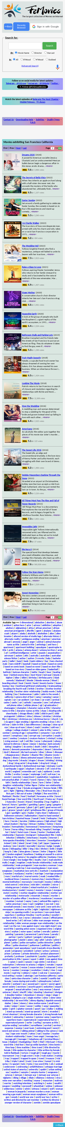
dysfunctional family (12, 766)
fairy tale (57, 780)
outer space (26, 932)
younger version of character (18, 1103)
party (20, 937)
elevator (41, 769)
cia (61, 719)
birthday (33, 678)
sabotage (28, 976)
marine (29, 874)
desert (48, 749)
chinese (37, 716)
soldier (38, 1006)
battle (34, 672)
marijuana (19, 874)
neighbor (39, 904)
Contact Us (9, 120)
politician (46, 945)
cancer (56, 697)
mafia (4, 863)
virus (58, 1078)
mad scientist (55, 860)
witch (27, 1089)
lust (45, 860)
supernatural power (15, 1023)
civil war (6, 725)
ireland (7, 843)
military (57, 882)
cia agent (9, 722)
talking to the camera (47, 1031)
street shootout (10, 1014)
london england (14, 854)
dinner (49, 752)
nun (20, 918)
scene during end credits (24, 981)
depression (37, 749)
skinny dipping (37, 1001)
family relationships (21, 783)
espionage (35, 774)
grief (27, 810)
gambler (23, 805)
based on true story (15, 669)
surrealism (24, 1025)
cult (21, 741)
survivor (57, 1025)
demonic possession (21, 749)
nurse (27, 918)
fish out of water (24, 794)
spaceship (54, 1006)
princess (55, 951)
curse (37, 741)
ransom (28, 962)
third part (50, 1042)
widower (58, 1086)
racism (13, 962)
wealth (57, 1083)
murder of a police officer (15, 898)
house (33, 832)
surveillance (36, 1025)
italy (35, 843)
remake (50, 965)
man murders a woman (45, 865)
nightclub (44, 909)
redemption (8, 965)
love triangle (10, 860)
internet (53, 838)
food (23, 796)
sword (56, 1028)
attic (26, 656)
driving (59, 760)
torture (24, 1053)
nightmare (56, 909)
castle (14, 703)
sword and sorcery (10, 1031)
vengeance (53, 1072)
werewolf (26, 1086)
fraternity (11, 802)
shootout (48, 992)
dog (4, 760)
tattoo (32, 1034)
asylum (19, 656)
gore (4, 810)
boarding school (9, 683)
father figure (31, 785)
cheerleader (12, 714)
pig (36, 940)
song (46, 1006)
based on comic (55, 664)
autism (31, 658)
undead (59, 1064)
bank (26, 661)
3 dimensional (26, 623)
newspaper (8, 909)
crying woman (11, 741)
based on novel (33, 667)
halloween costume (13, 816)
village (23, 1078)
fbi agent (11, 788)
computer (45, 733)
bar (46, 661)
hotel (13, 832)
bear (49, 672)
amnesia (16, 642)
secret (44, 984)
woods (14, 1097)
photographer (10, 940)
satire (35, 978)
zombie (37, 1103)
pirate (49, 940)
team (29, 1036)
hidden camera (36, 821)
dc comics (28, 747)
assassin (42, 653)
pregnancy (17, 951)
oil (20, 921)
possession (8, 948)
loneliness (28, 854)
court (5, 738)
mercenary (27, 882)
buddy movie (48, 692)
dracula (23, 760)
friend (29, 802)
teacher (46, 1034)
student (7, 1017)
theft (35, 1042)
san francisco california (45, 976)
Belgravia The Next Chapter (46, 99)
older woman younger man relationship (35, 923)
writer (55, 1097)
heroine (23, 821)
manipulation (56, 871)
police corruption (28, 943)
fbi (4, 788)
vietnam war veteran (48, 1075)
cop (25, 736)
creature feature (37, 738)
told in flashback (11, 1053)
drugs (53, 763)
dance (25, 744)
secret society (8, 987)
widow (49, 1086)
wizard (44, 1089)
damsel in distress (12, 744)
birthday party (45, 678)
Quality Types (53, 120)
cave (46, 703)
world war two (43, 1097)
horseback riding (33, 829)
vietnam (18, 1075)
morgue (57, 890)
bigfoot (9, 678)
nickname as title (23, 909)
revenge (25, 970)
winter (19, 1089)
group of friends (55, 810)
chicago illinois (26, 714)
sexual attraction (23, 990)
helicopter (52, 818)
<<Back (8, 26)
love (60, 857)
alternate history (51, 636)
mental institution (11, 882)
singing (7, 998)
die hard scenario (29, 752)
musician (10, 901)
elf (48, 769)
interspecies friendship (14, 841)
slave (15, 1003)
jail (40, 843)
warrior (7, 1083)
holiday (41, 824)
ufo (52, 1064)
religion (41, 965)
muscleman (46, 898)
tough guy (46, 1053)
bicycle (56, 675)
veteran (8, 1075)
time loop (10, 1047)
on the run (15, 926)
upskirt (43, 1070)
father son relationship (50, 785)
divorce (48, 758)
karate (5, 849)
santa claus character (21, 978)
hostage (56, 829)
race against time (54, 959)
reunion (15, 970)
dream (41, 760)
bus (16, 694)
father (49, 783)
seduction (48, 987)
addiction (46, 625)
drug (11, 763)
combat (6, 733)
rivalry (46, 970)
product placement (50, 954)
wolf (52, 1089)
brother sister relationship (27, 692)
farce (34, 783)
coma (55, 730)
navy (25, 904)
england (16, 772)
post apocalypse (22, 948)
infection (10, 838)
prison (7, 954)
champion (21, 708)
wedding (16, 1086)
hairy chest (41, 813)
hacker (31, 813)
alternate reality (12, 639)
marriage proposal (53, 874)
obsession (36, 918)
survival (47, 1025)
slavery (23, 1003)
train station (47, 1056)
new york (40, 907)
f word (33, 780)
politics (55, 945)
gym (24, 813)
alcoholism (42, 634)
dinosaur (59, 752)
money (30, 890)
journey (41, 846)
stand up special (32, 1012)
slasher (8, 1003)
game (42, 805)
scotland (16, 984)
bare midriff (15, 664)
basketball (53, 669)
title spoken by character (24, 1050)
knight (60, 849)
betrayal (47, 675)
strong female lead (53, 1014)
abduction (39, 623)
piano (30, 940)
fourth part (39, 799)
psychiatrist (32, 956)
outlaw (37, 932)
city (58, 722)
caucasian (37, 703)
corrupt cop (34, 736)
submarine (19, 1017)
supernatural (30, 1020)
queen (26, 959)
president (28, 951)
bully (59, 692)
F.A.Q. (33, 122)
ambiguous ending (30, 639)
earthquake (11, 769)
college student (21, 730)
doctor (57, 758)
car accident (23, 700)
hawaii (35, 818)
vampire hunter (38, 1072)
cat (20, 703)
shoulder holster (14, 995)
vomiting (28, 1081)
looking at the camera (14, 857)
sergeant (9, 990)
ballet (12, 661)
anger (32, 642)
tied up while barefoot (36, 1045)
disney (16, 758)
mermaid (38, 882)
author (22, 658)
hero (7, 821)
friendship (38, 802)
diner (41, 752)
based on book (39, 664)
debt (44, 747)
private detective (31, 954)
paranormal (30, 934)
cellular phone (31, 705)
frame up (50, 799)
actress (36, 625)
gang (49, 805)
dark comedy (54, 744)
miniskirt (46, 885)
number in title (9, 918)
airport (14, 634)
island (21, 843)
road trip (16, 973)
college (8, 730)
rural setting (8, 976)
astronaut (9, 656)
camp (38, 697)
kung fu (8, 852)
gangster (57, 805)
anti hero (52, 645)
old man (27, 921)
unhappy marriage (53, 1067)
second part (33, 984)
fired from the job (51, 791)
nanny (28, 901)
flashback (6, 796)
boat (21, 683)
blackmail (20, 680)
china (29, 716)
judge (49, 846)
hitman (32, 824)
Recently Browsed (21, 26)
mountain (35, 896)
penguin (38, 937)
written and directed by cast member (21, 1100)
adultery (10, 628)
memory (25, 879)
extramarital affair (10, 780)
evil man (52, 774)
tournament (8, 1056)
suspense (9, 1028)
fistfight (38, 794)
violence (50, 1078)
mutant (19, 901)
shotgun (59, 992)
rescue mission (36, 967)
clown (30, 727)
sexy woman (45, 990)
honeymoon (45, 827)
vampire (25, 1072)
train (37, 1056)
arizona (19, 650)
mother (14, 893)
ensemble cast (29, 772)
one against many (30, 926)
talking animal (27, 1031)
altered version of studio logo (27, 636)
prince (46, 951)
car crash (46, 700)
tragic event (27, 1056)
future (14, 805)
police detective (45, 943)
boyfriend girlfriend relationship (31, 686)
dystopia (51, 766)
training (58, 1056)
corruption (47, 736)
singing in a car (19, 998)
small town (54, 1003)
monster (40, 890)
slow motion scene (37, 1003)
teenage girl (10, 1039)
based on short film (51, 667)
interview (31, 841)
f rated (24, 780)
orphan (15, 932)
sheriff (23, 992)
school (56, 981)
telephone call (35, 1039)
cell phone (55, 703)
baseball (26, 664)
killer (25, 849)
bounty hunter (47, 683)
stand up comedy (15, 1012)
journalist (31, 846)
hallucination (31, 816)
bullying (8, 694)
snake (7, 1006)
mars (7, 876)
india (59, 835)
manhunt (44, 871)
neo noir (50, 904)
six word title (22, 1001)
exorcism (17, 777)
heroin (14, 821)
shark (15, 992)
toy (17, 1056)
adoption (57, 625)
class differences (33, 725)
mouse (45, 896)
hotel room (23, 832)
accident (8, 625)
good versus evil (53, 807)
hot (7, 832)
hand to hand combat (49, 816)
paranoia (19, 934)
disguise (7, 758)
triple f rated (18, 1061)
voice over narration (11, 1081)
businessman (26, 694)
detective (57, 749)
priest (38, 951)
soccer (30, 1006)
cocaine (45, 727)
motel (6, 893)
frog (47, 802)
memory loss (38, 879)
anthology (41, 645)
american (45, 639)
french (21, 802)
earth (59, 766)
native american (13, 904)
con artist (56, 733)
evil (44, 774)
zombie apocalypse (51, 1103)
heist (43, 818)
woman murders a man (39, 1092)
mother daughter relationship (34, 893)
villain (31, 1078)
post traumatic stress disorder (46, 948)
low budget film (25, 860)
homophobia (18, 827)
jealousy (7, 846)
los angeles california (36, 857)
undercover (9, 1067)
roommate (55, 973)
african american (43, 628)
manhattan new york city (26, 871)
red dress (51, 962)
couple (57, 736)
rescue (24, 967)
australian (45, 656)
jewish (22, 846)
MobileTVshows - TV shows (32, 102)
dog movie (13, 760)
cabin (36, 694)
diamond (15, 752)
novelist (55, 915)
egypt (21, 769)
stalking (59, 1009)
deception (53, 747)
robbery (26, 973)
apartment (8, 647)
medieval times (12, 879)
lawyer (36, 852)
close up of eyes (17, 727)
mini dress (24, 885)
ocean (46, 918)
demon (6, 749)
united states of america (15, 1070)
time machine (23, 1047)
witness (35, 1089)
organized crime (44, 929)
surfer (29, 1023)
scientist (7, 984)
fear (19, 788)
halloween (54, 813)
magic (12, 863)
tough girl (35, 1053)
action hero (19, 625)
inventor (42, 841)
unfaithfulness (36, 1067)
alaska (22, 634)
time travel (37, 1047)
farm (41, 783)
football (31, 796)
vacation (15, 1072)
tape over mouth (19, 1034)
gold (42, 807)
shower (40, 995)
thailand (13, 1042)
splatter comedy (25, 1009)
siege (48, 995)
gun (8, 813)
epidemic (48, 772)
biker (17, 678)
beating (56, 672)
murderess (34, 898)
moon (48, 890)
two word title (41, 1064)
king (31, 849)
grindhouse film (38, 810)
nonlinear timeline (25, 915)
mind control (11, 885)
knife (52, 849)
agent (38, 631)
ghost (30, 807)
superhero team (14, 1020)
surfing (37, 1023)
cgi (41, 705)
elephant (30, 769)
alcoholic (32, 634)
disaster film (37, 755)
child (37, 714)
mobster (54, 887)
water (49, 1083)
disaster (25, 755)
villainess (40, 1078)
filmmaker (30, 791)
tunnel (48, 1061)
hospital (47, 829)
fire (39, 791)
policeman (35, 945)
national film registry (49, 901)
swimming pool (43, 1028)
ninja (7, 912)
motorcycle (24, 896)
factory (41, 780)
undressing (22, 1067)
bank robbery (36, 661)
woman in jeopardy (17, 1092)
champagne (9, 708)
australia (34, 656)
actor (29, 625)
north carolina (42, 915)
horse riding (18, 829)
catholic (27, 703)
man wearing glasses (36, 868)
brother (40, 689)
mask (42, 876)
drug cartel (20, 763)
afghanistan (21, 628)
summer (30, 1017)
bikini (24, 678)
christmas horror (42, 719)
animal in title (27, 645)
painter (55, 932)
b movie (40, 658)
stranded (54, 1012)
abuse (59, 623)
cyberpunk (47, 741)
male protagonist (24, 865)
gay (4, 807)
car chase (35, 700)
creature (23, 738)
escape (25, 774)
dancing (42, 744)
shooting (38, 992)
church (55, 719)
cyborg (57, 741)
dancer (33, 744)
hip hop (23, 824)
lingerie (52, 852)
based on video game (36, 669)
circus (51, 722)
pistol (56, 940)
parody (54, 934)
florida (16, 796)
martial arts (17, 876)
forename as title (45, 796)
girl (36, 807)
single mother (34, 998)
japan (46, 843)
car (14, 700)
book (35, 683)
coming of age (18, 733)
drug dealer (32, 763)
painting (9, 934)
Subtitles (40, 120)
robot (34, 973)
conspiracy (17, 736)
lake (15, 852)
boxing (5, 686)
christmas (12, 719)
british (31, 689)
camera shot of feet (24, 697)
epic (40, 772)
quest (33, 959)
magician (21, 863)
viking (15, 1078)
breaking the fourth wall (14, 689)
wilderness (9, 1089)
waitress (59, 1081)
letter (43, 852)
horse (7, 829)
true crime (38, 1061)
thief (42, 1042)
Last (25, 148)
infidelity (21, 838)
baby (48, 658)
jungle (57, 846)
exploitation (42, 777)
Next (18, 148)
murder (54, 896)
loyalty (38, 860)
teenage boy (52, 1036)
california (9, 697)
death (37, 747)
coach (37, 727)
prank (7, 951)
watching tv (39, 1083)
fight (12, 791)
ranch (20, 962)
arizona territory (48, 650)
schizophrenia (44, 981)
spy (43, 1009)
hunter (41, 832)
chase (43, 711)
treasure (50, 1059)
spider (5, 1009)
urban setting (55, 1070)
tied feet (19, 1045)
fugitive (54, 802)
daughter (17, 747)
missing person (12, 887)
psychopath (53, 956)
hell (61, 818)
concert (6, 736)
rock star (43, 973)
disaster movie (52, 755)
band (19, 661)
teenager (22, 1039)
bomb (28, 683)
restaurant (50, 967)
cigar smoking (22, 722)
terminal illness (51, 1039)
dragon (32, 760)
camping (47, 697)
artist (33, 653)
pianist (22, 940)
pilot (42, 940)
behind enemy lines (19, 675)
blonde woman (42, 680)
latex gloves (25, 852)
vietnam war (30, 1075)
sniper (15, 1006)
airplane (47, 631)
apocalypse (41, 647)
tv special (14, 1064)
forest (58, 796)
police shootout (20, 945)
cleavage (47, 725)
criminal (51, 738)
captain (7, 700)
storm (45, 1012)
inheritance (32, 838)
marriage (39, 874)
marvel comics (31, 876)
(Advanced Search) (30, 66)
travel (41, 1059)
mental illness (52, 879)
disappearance (13, 755)
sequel (58, 987)
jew (15, 846)
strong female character (31, 1014)
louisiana (52, 857)
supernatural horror (47, 1020)
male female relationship (39, 863)
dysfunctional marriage (34, 766)
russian (19, 976)
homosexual (31, 827)
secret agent (55, 984)
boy (12, 686)
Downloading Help (24, 120)
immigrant (31, 835)
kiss (37, 849)
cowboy (13, 738)
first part (10, 794)
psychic (42, 956)
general (11, 807)
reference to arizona (25, 965)
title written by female (49, 1050)
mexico (48, 882)
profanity (9, 956)
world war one (26, 1097)
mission (25, 887)
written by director (50, 1100)
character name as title (39, 708)
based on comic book (14, 667)
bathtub (7, 672)
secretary (21, 987)
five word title (50, 794)
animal (40, 642)
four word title (25, 799)
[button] (45, 26)
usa (7, 1072)
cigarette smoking (39, 722)
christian (47, 716)
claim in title (17, 725)
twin (23, 1064)
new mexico (28, 907)
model (22, 890)
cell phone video (14, 705)
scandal (43, 978)
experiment (29, 777)
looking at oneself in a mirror (49, 854)
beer (6, 675)
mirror (55, 885)
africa (31, 628)
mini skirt (35, 885)
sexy (35, 990)
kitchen (44, 849)
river (53, 970)
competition (32, 733)
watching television (22, 1083)
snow (22, 1006)
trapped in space (28, 1059)
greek (20, 810)
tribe (7, 1061)
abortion (50, 623)
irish (15, 843)
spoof (37, 1009)
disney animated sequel (32, 758)
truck (28, 1061)
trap (7, 1059)
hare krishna (8, 818)
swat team (29, 1028)
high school (50, 821)
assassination (54, 653)
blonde (30, 680)
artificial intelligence (19, 653)
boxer (58, 683)
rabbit (41, 959)
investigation (54, 841)
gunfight (16, 813)
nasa (35, 901)
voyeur (37, 1081)
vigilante (7, 1078)
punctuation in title (12, 959)
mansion (8, 874)
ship (30, 992)
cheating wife (55, 711)
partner (12, 937)
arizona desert (31, 650)
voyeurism (48, 1081)
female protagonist (33, 788)
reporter (15, 967)
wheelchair (38, 1086)
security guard (35, 987)
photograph (49, 937)
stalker (50, 1009)
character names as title (28, 711)
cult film (29, 741)
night (35, 909)
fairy (49, 780)
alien (52, 634)
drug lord (44, 763)
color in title (45, 730)
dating (8, 747)
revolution (36, 970)
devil (6, 752)
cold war (55, 727)
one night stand (48, 926)
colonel (34, 730)
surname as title (50, 1023)
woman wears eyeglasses (35, 1094)
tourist (56, 1053)
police (15, 943)
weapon (6, 1086)
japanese (55, 843)
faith (8, 783)
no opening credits (20, 912)
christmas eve (25, 719)
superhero (56, 1017)
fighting (19, 791)
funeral (5, 805)
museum (58, 898)
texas (4, 1042)
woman (59, 1089)
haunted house (23, 818)
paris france (43, 934)
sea (24, 984)
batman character (21, 672)
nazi (31, 904)
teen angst (39, 1036)
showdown (29, 995)
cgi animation (50, 705)
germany (21, 807)
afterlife (30, 631)
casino (7, 703)
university (33, 1070)
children (21, 716)
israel (28, 843)
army (60, 650)
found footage (8, 799)
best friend (36, 675)
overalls (46, 932)
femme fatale (50, 788)
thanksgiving (25, 1042)
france (60, 799)
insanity (43, 838)
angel (25, 642)
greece (12, 810)
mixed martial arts (39, 887)
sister (45, 998)
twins (29, 1064)
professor (19, 956)
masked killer (53, 876)
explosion (54, 777)
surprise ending (9, 1025)
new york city (53, 907)
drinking (50, 760)
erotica (17, 774)
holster (50, 824)
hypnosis (20, 835)
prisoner (16, 954)
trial (58, 1059)
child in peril (47, 714)
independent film (46, 835)
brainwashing (55, 686)
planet (7, 943)
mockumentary (9, 890)
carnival (55, 700)
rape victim (39, 962)
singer (56, 995)
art (6, 653)
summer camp (42, 1017)
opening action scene (25, 929)
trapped (15, 1059)
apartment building (25, 647)
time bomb (54, 1045)
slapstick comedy (53, 1001)
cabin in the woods (50, 694)
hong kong (58, 827)
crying (59, 738)
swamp (18, 1028)
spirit (12, 1009)
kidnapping (16, 849)
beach (42, 672)
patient (28, 937)
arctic (11, 650)
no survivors (37, 912)
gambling (33, 805)
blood (54, 680)
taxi (39, 1034)
